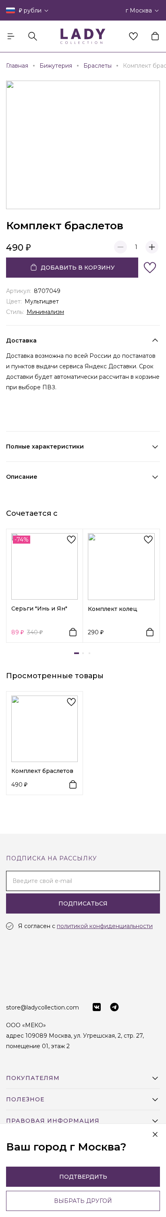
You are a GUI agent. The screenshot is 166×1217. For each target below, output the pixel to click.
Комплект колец (112, 609)
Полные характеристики (45, 446)
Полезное (25, 1099)
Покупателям (33, 1078)
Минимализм (45, 312)
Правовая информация (53, 1120)
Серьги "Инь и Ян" (39, 608)
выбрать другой (83, 1201)
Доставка (21, 340)
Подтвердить (83, 1176)
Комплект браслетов (42, 771)
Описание (21, 476)
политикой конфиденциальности (105, 926)
